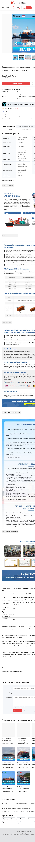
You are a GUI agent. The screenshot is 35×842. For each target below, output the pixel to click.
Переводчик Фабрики (8, 819)
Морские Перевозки (28, 12)
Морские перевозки (21, 803)
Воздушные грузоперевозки (10, 822)
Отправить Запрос (16, 83)
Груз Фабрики (21, 819)
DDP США (4, 803)
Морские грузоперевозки (27, 822)
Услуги (8, 12)
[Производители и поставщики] (17, 2)
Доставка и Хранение (17, 12)
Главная (3, 12)
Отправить (17, 711)
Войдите (4, 119)
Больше (4, 826)
